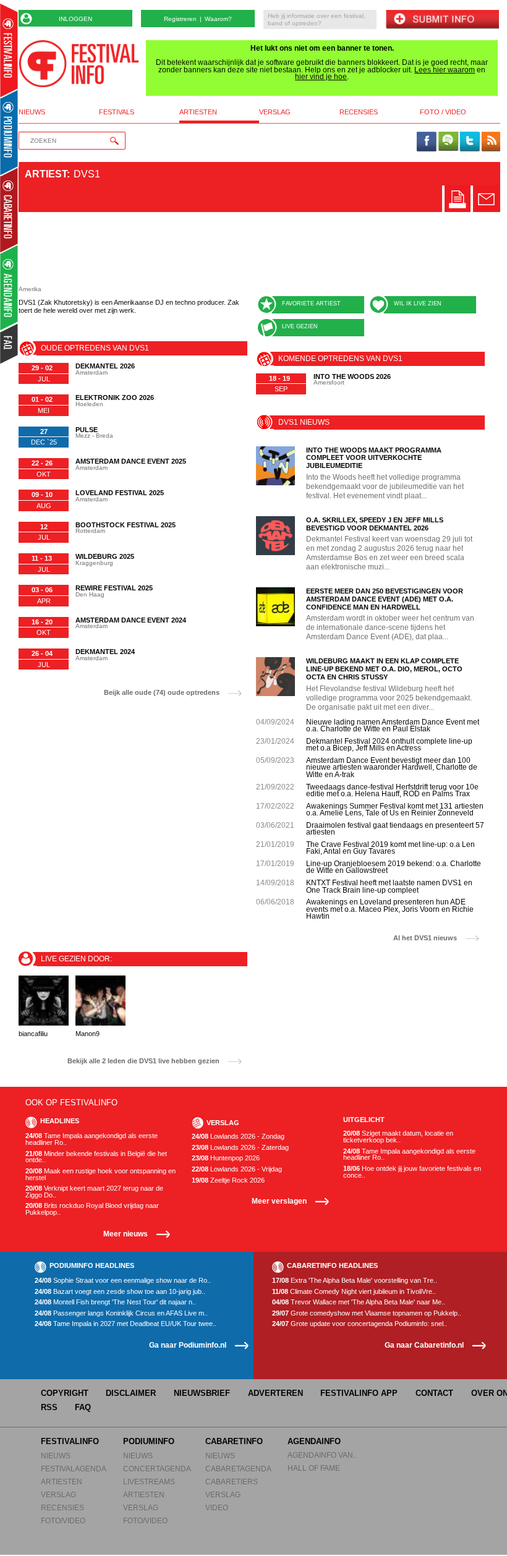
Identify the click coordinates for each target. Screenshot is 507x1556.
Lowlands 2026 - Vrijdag (237, 1169)
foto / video (443, 112)
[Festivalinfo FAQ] (9, 344)
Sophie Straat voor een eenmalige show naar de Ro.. (123, 1280)
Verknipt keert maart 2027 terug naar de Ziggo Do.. (94, 1191)
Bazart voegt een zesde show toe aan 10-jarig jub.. (120, 1291)
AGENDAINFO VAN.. (322, 1455)
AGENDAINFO (314, 1441)
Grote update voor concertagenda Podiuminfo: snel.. (359, 1323)
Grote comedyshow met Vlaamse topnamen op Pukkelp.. (366, 1313)
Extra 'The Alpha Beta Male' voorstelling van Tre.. (354, 1280)
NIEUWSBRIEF (202, 1393)
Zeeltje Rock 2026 (228, 1180)
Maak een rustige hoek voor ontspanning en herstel (100, 1174)
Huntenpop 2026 (226, 1158)
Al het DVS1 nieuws (425, 938)
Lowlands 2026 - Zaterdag (240, 1147)
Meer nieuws (125, 1234)
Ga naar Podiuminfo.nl (187, 1345)
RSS (49, 1407)
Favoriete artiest (311, 303)
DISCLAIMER (131, 1393)
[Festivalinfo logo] (79, 63)
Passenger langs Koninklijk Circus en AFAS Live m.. (121, 1313)
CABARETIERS (231, 1481)
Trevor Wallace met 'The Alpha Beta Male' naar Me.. (358, 1302)
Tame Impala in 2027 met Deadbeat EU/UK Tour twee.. (125, 1323)
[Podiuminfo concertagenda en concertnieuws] (9, 132)
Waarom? (218, 18)
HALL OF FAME (314, 1468)
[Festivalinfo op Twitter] (469, 142)
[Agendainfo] (9, 287)
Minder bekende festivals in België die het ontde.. (96, 1156)
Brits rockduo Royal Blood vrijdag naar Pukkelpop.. (92, 1208)
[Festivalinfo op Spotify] (448, 142)
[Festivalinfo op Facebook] (426, 142)
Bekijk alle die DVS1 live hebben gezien (143, 1061)
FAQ (83, 1407)
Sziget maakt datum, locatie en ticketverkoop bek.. (398, 1136)
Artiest (46, 174)
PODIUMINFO (148, 1441)
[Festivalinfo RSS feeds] (490, 142)
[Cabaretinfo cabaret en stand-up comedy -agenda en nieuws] (9, 209)
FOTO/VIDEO (63, 1520)
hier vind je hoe (321, 76)
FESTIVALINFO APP (359, 1393)
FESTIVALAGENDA (73, 1469)
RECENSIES (62, 1507)
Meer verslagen (279, 1201)
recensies (358, 112)
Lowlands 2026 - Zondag (238, 1136)
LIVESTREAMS (149, 1481)
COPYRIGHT (64, 1393)
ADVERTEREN (275, 1393)
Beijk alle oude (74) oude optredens (161, 692)
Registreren (180, 18)
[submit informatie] (442, 20)
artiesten (198, 112)
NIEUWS (55, 1456)
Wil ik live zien (417, 303)
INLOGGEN (75, 18)
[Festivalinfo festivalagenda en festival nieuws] (9, 50)
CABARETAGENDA (238, 1469)
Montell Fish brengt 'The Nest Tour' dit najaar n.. (115, 1302)
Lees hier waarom (444, 70)
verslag (275, 112)
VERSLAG (58, 1494)
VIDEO (216, 1507)
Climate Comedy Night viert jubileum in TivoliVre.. (354, 1291)
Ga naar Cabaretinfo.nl (424, 1345)
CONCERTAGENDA (157, 1469)
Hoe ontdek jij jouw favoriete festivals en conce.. (412, 1171)
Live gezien (300, 326)
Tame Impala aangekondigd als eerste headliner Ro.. (91, 1139)
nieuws (32, 112)
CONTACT (434, 1393)
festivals (116, 112)
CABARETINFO (234, 1441)
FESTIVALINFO (70, 1441)
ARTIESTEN (61, 1481)
